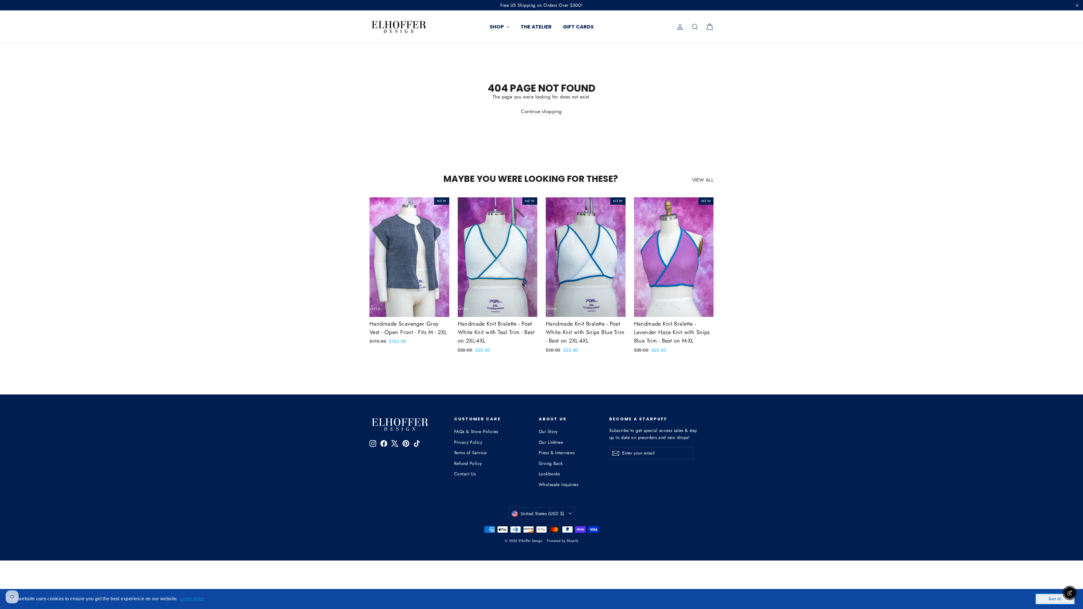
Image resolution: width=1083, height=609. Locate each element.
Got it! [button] (1055, 599)
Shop (497, 26)
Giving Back (551, 463)
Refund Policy (468, 463)
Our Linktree (551, 442)
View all (703, 179)
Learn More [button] (192, 598)
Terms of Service (470, 452)
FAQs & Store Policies (476, 431)
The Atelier (536, 26)
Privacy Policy (468, 442)
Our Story (548, 431)
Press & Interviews (557, 452)
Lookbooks (549, 474)
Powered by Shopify (562, 540)
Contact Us (465, 474)
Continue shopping (541, 111)
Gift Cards (578, 26)
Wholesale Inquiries (558, 484)
